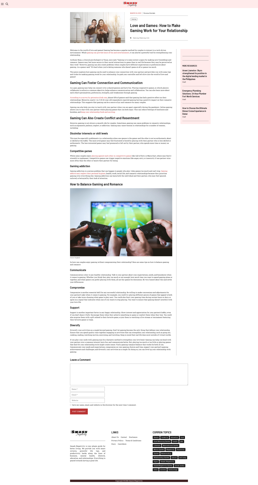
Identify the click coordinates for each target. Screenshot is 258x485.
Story (113, 444)
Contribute (122, 444)
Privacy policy (117, 440)
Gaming (133, 19)
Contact (124, 437)
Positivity (180, 449)
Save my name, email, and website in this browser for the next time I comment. (104, 405)
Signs (156, 462)
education (174, 437)
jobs (181, 441)
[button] (7, 4)
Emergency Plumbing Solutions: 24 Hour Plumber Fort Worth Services (194, 93)
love (147, 38)
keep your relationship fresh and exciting (98, 112)
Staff (184, 82)
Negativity (170, 449)
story (156, 470)
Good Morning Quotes (162, 441)
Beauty (156, 437)
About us (115, 437)
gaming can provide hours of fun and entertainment (108, 53)
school (174, 458)
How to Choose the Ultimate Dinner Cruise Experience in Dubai (194, 111)
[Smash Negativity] (130, 4)
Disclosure (133, 437)
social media (179, 466)
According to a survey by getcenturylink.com (88, 97)
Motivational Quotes (170, 445)
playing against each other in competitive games (111, 156)
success (163, 470)
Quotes (156, 453)
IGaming (142, 38)
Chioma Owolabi (149, 13)
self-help (182, 458)
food (182, 437)
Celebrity (164, 437)
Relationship (166, 453)
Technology (172, 470)
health (175, 441)
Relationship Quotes (161, 458)
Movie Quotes (159, 449)
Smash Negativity (167, 462)
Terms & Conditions (133, 440)
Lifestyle (157, 445)
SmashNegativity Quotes (163, 466)
